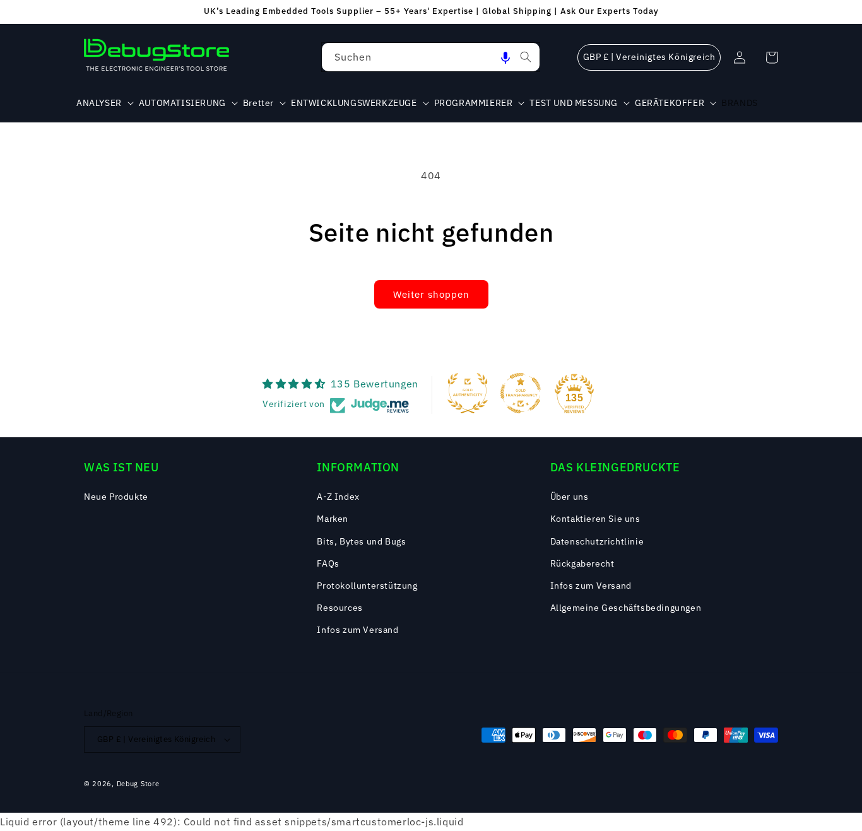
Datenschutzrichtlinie (597, 541)
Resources (339, 607)
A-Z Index (338, 496)
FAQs (328, 563)
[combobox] (431, 57)
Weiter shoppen (431, 294)
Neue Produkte (116, 496)
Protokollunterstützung (367, 585)
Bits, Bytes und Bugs (361, 541)
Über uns (569, 496)
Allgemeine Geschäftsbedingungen (626, 607)
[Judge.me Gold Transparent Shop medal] (520, 393)
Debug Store (138, 783)
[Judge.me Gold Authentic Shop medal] (467, 393)
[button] (505, 57)
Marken (332, 518)
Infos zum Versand (357, 629)
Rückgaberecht (582, 563)
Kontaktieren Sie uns (595, 518)
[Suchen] (526, 57)
